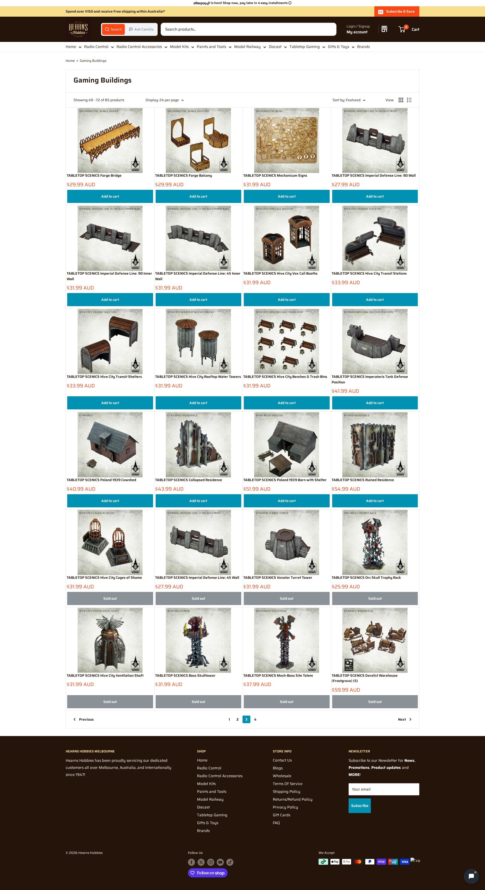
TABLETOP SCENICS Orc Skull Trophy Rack (366, 577)
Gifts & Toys (338, 47)
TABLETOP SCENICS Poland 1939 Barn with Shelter (285, 480)
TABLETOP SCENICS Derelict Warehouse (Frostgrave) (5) (365, 678)
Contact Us (282, 760)
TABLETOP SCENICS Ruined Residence (363, 480)
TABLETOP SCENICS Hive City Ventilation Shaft (105, 675)
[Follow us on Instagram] (210, 862)
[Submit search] (329, 29)
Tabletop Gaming (304, 47)
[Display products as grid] (401, 100)
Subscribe (359, 806)
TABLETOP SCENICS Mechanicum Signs (275, 175)
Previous (86, 719)
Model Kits (179, 47)
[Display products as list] (409, 100)
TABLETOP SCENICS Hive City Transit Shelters (104, 376)
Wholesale (282, 776)
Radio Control (96, 47)
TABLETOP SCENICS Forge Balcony (183, 175)
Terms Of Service (287, 784)
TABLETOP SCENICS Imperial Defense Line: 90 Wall (374, 175)
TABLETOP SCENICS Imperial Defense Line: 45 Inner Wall (197, 276)
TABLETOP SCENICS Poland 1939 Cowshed (101, 480)
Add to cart (110, 196)
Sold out (110, 598)
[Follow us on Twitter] (201, 862)
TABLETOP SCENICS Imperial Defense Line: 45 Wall (197, 577)
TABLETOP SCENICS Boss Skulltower (185, 675)
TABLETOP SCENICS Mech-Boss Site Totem (278, 675)
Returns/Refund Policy (292, 799)
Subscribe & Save (400, 11)
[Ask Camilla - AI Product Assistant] (471, 875)
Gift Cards (281, 815)
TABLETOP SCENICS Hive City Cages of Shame (104, 577)
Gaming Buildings (93, 60)
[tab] (113, 29)
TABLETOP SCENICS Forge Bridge (94, 175)
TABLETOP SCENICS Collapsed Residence (188, 480)
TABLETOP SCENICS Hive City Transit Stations (369, 273)
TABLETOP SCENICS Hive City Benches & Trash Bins (285, 376)
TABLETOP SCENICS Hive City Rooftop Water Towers (198, 376)
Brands (363, 47)
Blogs (278, 768)
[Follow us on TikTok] (229, 862)
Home (71, 47)
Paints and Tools (211, 47)
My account (357, 32)
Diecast (275, 47)
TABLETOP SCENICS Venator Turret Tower (277, 577)
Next (402, 719)
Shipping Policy (286, 792)
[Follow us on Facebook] (191, 862)
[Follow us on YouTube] (220, 862)
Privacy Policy (285, 807)
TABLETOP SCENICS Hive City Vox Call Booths (280, 273)
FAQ (276, 823)
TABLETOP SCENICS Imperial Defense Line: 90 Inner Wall (109, 276)
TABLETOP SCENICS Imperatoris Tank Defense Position (370, 379)
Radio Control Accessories (139, 47)
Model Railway (247, 47)
